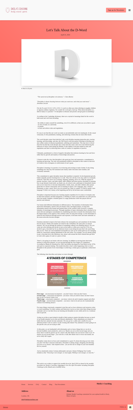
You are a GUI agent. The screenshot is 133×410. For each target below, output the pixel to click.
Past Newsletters (60, 384)
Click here (61, 365)
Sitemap (5, 407)
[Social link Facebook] (130, 407)
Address (24, 391)
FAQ (37, 384)
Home (23, 384)
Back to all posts (27, 88)
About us (70, 391)
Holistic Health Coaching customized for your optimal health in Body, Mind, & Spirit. (87, 395)
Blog (50, 384)
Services (30, 384)
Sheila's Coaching (104, 384)
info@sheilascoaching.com (29, 399)
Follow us (123, 407)
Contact (44, 384)
